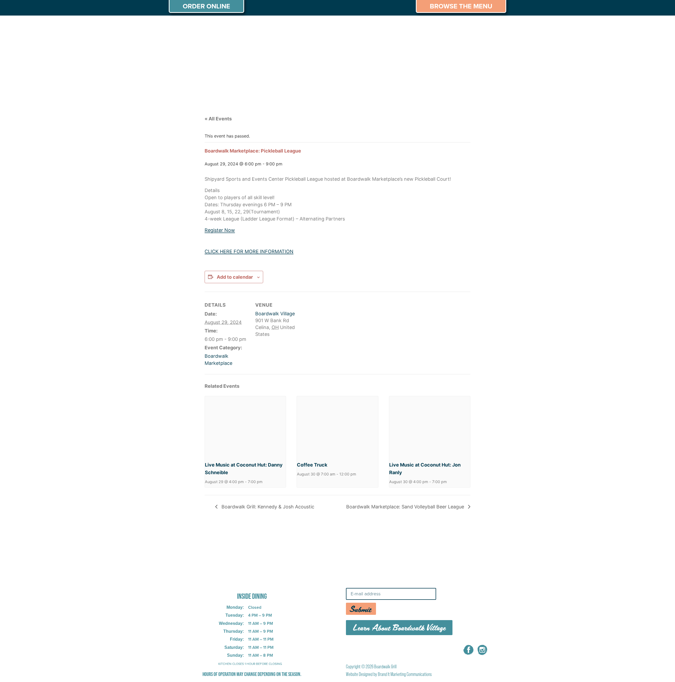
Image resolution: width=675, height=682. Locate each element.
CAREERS (446, 26)
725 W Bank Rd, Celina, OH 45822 (243, 582)
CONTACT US (485, 26)
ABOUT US (184, 26)
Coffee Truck (312, 465)
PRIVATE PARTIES (254, 26)
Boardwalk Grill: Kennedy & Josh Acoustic (267, 506)
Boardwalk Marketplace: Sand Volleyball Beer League (405, 506)
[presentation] (245, 426)
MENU (215, 26)
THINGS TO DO (406, 26)
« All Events (218, 118)
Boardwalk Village (275, 313)
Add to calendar (235, 277)
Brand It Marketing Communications (405, 674)
